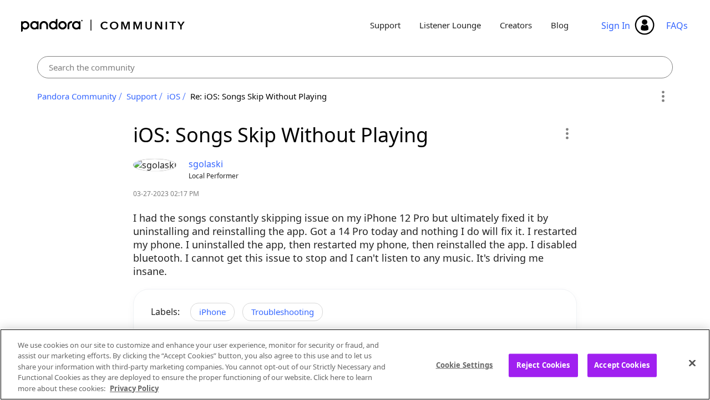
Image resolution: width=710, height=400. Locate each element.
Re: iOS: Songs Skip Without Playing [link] (258, 96)
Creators (516, 25)
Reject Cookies (543, 365)
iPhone (212, 311)
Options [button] (662, 96)
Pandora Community (103, 25)
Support (385, 25)
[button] (566, 133)
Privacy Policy (134, 388)
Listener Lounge (450, 25)
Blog (560, 25)
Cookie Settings (464, 365)
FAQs (677, 25)
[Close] (692, 363)
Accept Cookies (622, 365)
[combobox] (355, 67)
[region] (355, 364)
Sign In (615, 25)
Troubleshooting (282, 311)
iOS (173, 96)
